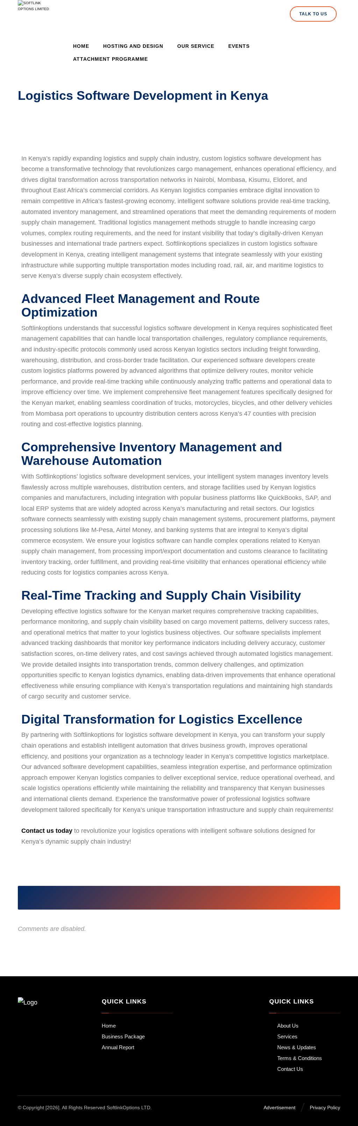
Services (287, 1036)
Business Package (123, 1036)
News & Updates (296, 1047)
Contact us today (46, 830)
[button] (118, 897)
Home (109, 1026)
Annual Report (118, 1047)
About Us (288, 1026)
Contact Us (290, 1069)
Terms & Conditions (299, 1058)
